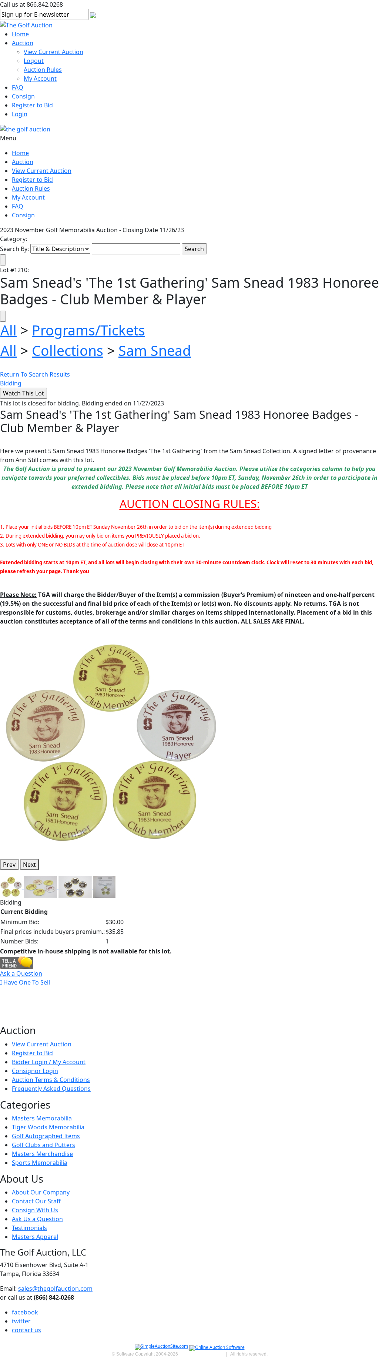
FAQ (17, 87)
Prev (9, 865)
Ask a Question (21, 973)
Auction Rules (43, 70)
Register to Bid (32, 105)
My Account (40, 78)
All (8, 330)
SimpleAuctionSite (204, 1354)
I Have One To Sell (25, 982)
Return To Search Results (35, 374)
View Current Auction (53, 52)
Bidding (10, 383)
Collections (67, 350)
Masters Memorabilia (42, 1118)
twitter (21, 1321)
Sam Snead (154, 350)
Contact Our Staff (36, 1201)
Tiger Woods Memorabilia (48, 1127)
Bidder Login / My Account (48, 1062)
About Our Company (41, 1192)
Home (20, 34)
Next (29, 865)
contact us (26, 1330)
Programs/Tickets (88, 330)
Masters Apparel (35, 1237)
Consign (23, 96)
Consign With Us (35, 1210)
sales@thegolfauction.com (55, 1288)
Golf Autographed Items (46, 1136)
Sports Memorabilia (39, 1163)
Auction (22, 43)
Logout (34, 61)
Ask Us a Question (37, 1219)
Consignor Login (35, 1071)
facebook (25, 1312)
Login (19, 114)
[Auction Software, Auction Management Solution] (162, 1347)
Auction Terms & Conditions (51, 1080)
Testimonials (29, 1228)
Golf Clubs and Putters (43, 1145)
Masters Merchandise (42, 1154)
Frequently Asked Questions (51, 1089)
